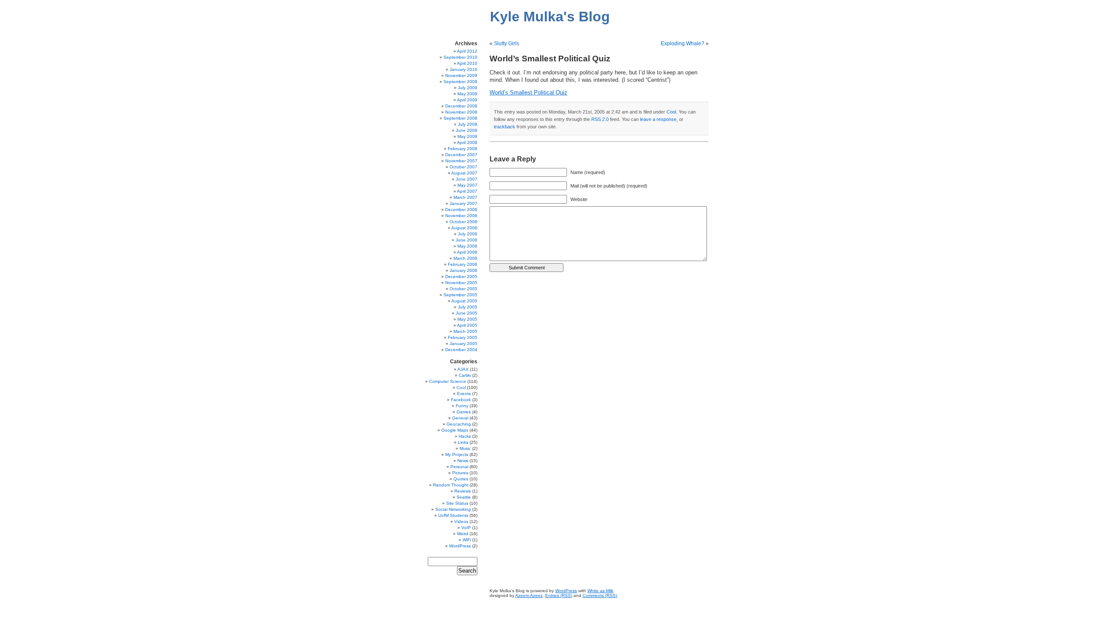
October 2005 (463, 288)
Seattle (464, 497)
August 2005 (464, 300)
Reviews (462, 491)
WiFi (467, 539)
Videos (461, 521)
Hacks (465, 436)
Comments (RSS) (600, 595)
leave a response (658, 119)
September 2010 (460, 57)
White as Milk (600, 590)
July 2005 (467, 307)
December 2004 (461, 349)
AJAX (463, 369)
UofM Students (453, 515)
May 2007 (467, 185)
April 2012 (467, 51)
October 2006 (463, 221)
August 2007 (464, 173)
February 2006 (462, 264)
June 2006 (466, 240)
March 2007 (465, 197)
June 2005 (466, 313)
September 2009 (460, 81)
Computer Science (447, 381)
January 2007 (463, 203)
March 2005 (465, 331)
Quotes (460, 478)
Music (465, 448)
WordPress (460, 545)
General (460, 418)
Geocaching (459, 424)
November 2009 (461, 75)
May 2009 (467, 93)
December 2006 (461, 209)
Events (464, 393)
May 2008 (467, 136)
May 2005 (467, 319)
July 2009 (467, 87)
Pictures (460, 472)
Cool (671, 111)
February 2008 (462, 148)
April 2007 (467, 191)
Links (463, 442)
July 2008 (467, 124)
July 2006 (467, 233)
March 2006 (465, 258)
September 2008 (460, 118)
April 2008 (467, 142)
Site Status (457, 503)
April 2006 (467, 252)
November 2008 (461, 112)
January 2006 (463, 270)
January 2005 (463, 343)
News (462, 460)
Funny (462, 405)
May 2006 (467, 246)
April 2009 (467, 99)
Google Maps (454, 430)
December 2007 (461, 154)
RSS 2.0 (600, 119)
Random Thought (450, 485)
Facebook (461, 399)
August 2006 (464, 227)
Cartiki (465, 375)
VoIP (466, 527)
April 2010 (467, 63)
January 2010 (463, 69)
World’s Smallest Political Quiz (528, 93)
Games (464, 411)
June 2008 (466, 130)
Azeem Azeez (529, 595)
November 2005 (461, 282)
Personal (459, 466)
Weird (462, 533)
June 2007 (466, 179)
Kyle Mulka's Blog (550, 16)
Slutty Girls (506, 43)
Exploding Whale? (682, 43)
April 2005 (467, 325)
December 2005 (461, 276)
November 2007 (461, 160)
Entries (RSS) (558, 595)
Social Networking (453, 509)
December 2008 (461, 106)
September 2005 (460, 294)
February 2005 (462, 337)
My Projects (456, 454)
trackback (504, 126)
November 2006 (461, 215)
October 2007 (463, 166)
